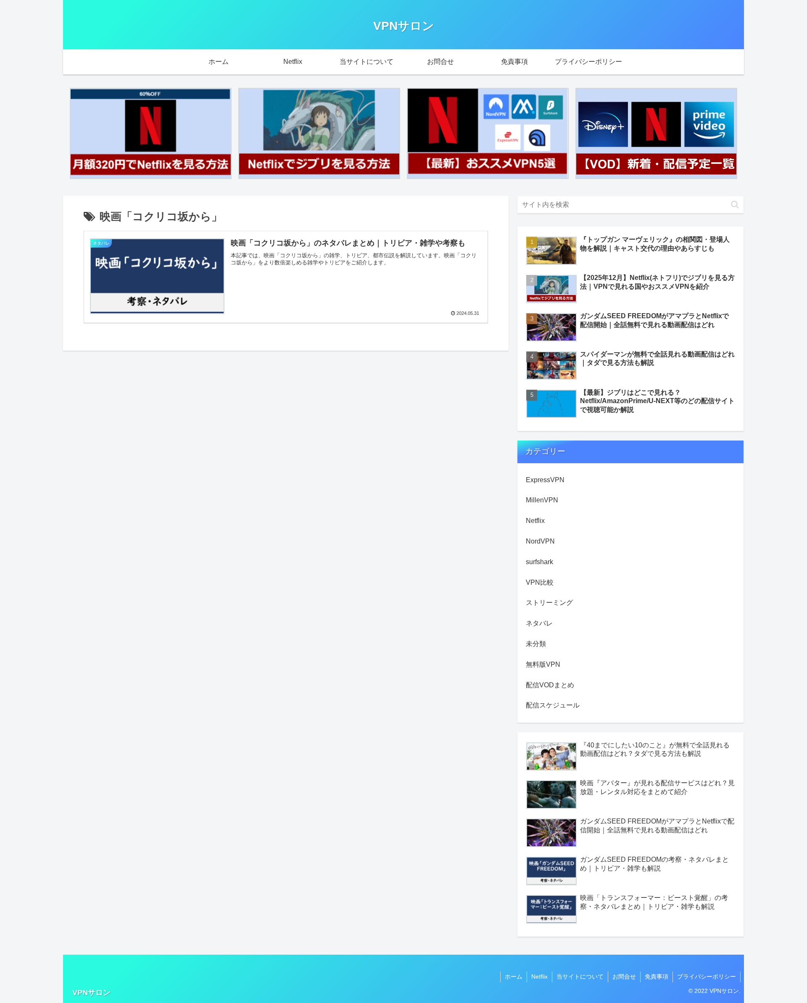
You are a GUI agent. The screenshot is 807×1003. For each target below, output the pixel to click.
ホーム (513, 976)
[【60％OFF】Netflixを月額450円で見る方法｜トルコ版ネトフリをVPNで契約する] (151, 133)
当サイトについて (580, 976)
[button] (735, 204)
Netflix (539, 976)
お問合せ (624, 976)
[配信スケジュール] (656, 133)
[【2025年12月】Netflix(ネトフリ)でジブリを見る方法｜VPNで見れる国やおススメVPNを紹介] (319, 133)
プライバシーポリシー (706, 976)
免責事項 (656, 976)
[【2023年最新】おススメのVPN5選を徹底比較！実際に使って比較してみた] (488, 133)
